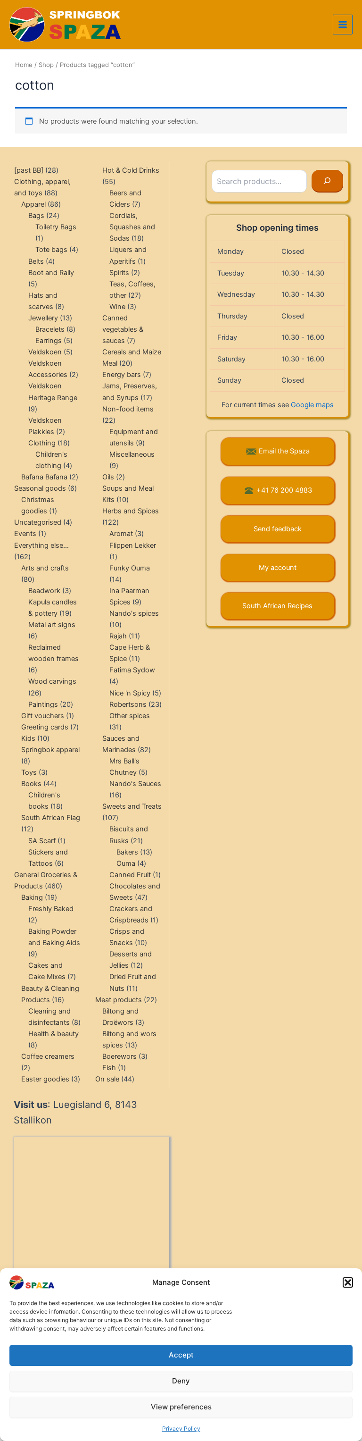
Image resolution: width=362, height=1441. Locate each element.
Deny (181, 1380)
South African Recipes (277, 606)
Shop (46, 64)
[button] (348, 1282)
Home (24, 64)
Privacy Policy (181, 1428)
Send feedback (278, 529)
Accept (181, 1354)
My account (277, 567)
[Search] (327, 181)
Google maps (312, 405)
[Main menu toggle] (343, 24)
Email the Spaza (284, 451)
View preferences (181, 1406)
